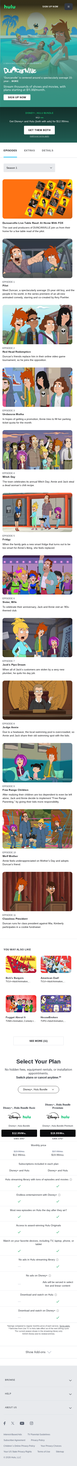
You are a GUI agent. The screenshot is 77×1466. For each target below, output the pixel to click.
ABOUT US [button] (11, 1407)
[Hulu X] (15, 1423)
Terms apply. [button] (64, 1326)
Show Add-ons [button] (35, 1352)
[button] (10, 149)
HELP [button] (8, 1393)
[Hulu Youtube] (25, 1423)
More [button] (15, 81)
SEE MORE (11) (38, 1040)
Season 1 (11, 167)
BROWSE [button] (10, 1380)
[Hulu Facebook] (7, 1423)
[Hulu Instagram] (31, 1423)
